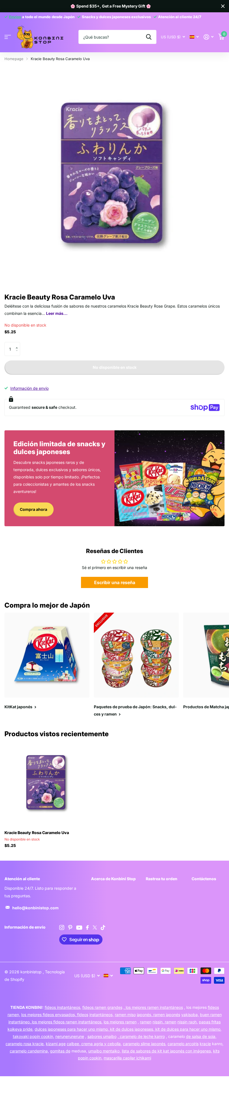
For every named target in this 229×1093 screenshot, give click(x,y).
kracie (205, 1043)
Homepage (13, 58)
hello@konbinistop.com (35, 907)
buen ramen (211, 1014)
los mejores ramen (120, 1021)
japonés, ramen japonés (158, 1014)
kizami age (56, 1043)
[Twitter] (95, 927)
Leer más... (57, 313)
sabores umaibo (101, 1036)
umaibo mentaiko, (104, 1051)
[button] (18, 344)
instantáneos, (101, 1014)
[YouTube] (79, 928)
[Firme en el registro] (208, 37)
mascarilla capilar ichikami (127, 1058)
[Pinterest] (70, 927)
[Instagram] (61, 927)
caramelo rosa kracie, (25, 1043)
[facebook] (87, 927)
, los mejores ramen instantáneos (153, 1007)
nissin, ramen (164, 1021)
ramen (145, 1021)
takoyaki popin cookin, (33, 1036)
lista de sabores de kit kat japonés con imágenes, (167, 1051)
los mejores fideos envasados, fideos (54, 1014)
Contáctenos (204, 878)
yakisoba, (190, 1014)
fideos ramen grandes (102, 1007)
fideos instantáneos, (63, 1007)
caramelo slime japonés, (144, 1043)
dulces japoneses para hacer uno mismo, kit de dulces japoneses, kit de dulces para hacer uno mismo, (128, 1029)
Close (223, 6)
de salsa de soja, (201, 1036)
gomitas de (60, 1051)
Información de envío (29, 388)
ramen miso (125, 1014)
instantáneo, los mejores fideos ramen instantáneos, (55, 1021)
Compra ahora (33, 509)
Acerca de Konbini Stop (113, 878)
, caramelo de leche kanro (141, 1036)
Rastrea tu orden (161, 878)
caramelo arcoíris (183, 1043)
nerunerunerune (69, 1036)
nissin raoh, (187, 1021)
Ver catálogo (7, 37)
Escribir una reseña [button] (114, 582)
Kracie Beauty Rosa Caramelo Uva (36, 832)
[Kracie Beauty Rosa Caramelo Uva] (46, 783)
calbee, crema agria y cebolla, (94, 1043)
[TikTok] (103, 927)
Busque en (148, 37)
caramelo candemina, (29, 1051)
